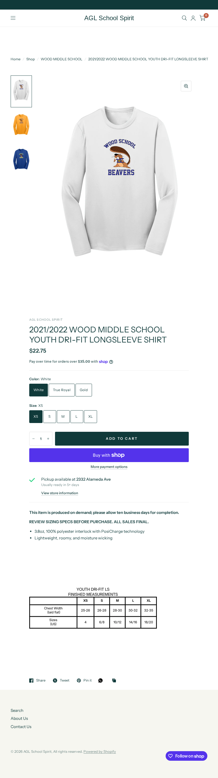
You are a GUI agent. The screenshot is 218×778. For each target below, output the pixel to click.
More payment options (109, 466)
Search (17, 710)
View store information (59, 493)
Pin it (87, 680)
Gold (84, 390)
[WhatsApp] (101, 680)
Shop (30, 59)
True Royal (61, 390)
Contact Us (21, 726)
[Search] (184, 18)
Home (15, 59)
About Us (19, 718)
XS (35, 416)
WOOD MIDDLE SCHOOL (61, 59)
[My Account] (193, 18)
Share (40, 680)
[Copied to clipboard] (115, 680)
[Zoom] (186, 86)
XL (90, 416)
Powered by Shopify (99, 751)
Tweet (64, 680)
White (38, 390)
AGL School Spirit (109, 18)
